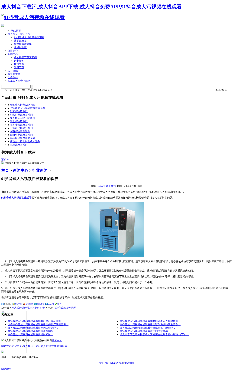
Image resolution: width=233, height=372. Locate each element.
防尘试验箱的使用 (65, 307)
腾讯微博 (40, 304)
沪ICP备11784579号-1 (111, 363)
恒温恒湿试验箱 (23, 44)
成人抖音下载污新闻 (25, 57)
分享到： (8, 304)
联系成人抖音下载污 (19, 80)
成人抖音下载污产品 (19, 34)
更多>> (5, 159)
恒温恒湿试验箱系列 (21, 114)
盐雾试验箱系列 (19, 111)
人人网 (51, 304)
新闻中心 (13, 54)
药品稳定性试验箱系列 (22, 138)
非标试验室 (20, 47)
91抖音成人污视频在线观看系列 (27, 108)
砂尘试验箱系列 (19, 121)
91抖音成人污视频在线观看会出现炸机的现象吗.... (147, 327)
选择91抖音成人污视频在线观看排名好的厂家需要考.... (38, 324)
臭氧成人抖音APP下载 (22, 104)
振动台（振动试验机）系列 (25, 141)
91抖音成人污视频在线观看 (29, 37)
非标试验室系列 (19, 144)
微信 (59, 304)
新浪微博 (29, 304)
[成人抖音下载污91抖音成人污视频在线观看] (33, 17)
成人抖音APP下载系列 (22, 118)
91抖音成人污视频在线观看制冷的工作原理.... (33, 327)
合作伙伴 (13, 77)
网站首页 (16, 30)
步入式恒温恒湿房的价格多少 (27, 307)
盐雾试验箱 (20, 40)
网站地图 (129, 363)
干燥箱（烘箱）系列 (21, 128)
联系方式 (51, 346)
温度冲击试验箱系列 (21, 124)
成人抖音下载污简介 (34, 346)
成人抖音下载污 (107, 186)
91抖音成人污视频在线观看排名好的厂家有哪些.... (35, 321)
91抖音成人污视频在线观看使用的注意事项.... (145, 331)
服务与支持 (14, 74)
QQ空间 (18, 304)
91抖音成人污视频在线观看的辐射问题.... (30, 334)
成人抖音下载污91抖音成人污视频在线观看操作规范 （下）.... (154, 334)
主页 (5, 170)
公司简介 (13, 50)
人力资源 (13, 70)
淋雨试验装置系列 (20, 131)
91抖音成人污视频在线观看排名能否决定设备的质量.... (150, 321)
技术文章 (19, 64)
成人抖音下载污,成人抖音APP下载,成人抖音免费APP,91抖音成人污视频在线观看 (91, 7)
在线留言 (62, 346)
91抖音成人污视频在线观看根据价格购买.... (32, 331)
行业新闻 (19, 60)
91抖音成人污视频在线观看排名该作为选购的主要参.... (150, 324)
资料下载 (19, 67)
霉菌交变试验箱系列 (21, 134)
